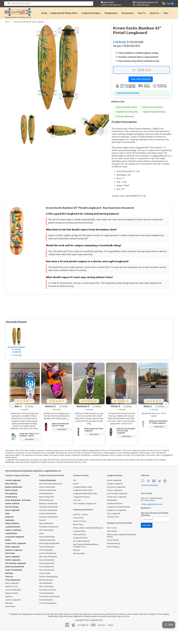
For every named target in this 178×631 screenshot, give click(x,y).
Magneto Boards (11, 593)
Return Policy (78, 524)
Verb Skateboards (46, 600)
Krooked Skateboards (47, 553)
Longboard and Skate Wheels (118, 507)
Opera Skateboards (46, 560)
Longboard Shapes (91, 13)
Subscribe (146, 525)
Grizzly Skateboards (47, 537)
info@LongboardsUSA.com (151, 504)
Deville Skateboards (13, 590)
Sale (165, 13)
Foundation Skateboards (48, 527)
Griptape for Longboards (116, 510)
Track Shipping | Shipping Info (85, 503)
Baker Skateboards (46, 497)
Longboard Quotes (80, 538)
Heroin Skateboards (47, 547)
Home (44, 13)
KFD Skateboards (46, 550)
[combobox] (48, 3)
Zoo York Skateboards (48, 603)
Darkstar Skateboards (47, 513)
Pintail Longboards (114, 480)
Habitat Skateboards (47, 540)
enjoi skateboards (46, 523)
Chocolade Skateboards (48, 507)
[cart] (164, 4)
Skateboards (111, 13)
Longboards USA (95, 620)
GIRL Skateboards (46, 530)
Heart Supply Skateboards (49, 543)
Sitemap (76, 550)
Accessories (128, 13)
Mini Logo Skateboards (48, 557)
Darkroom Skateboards (48, 510)
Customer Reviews (149, 485)
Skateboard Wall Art (115, 503)
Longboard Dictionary (81, 497)
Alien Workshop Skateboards (50, 484)
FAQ (74, 480)
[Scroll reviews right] (165, 404)
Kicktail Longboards (115, 484)
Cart (170, 4)
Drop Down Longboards (116, 487)
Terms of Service (79, 521)
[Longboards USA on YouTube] (153, 482)
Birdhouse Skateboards (48, 503)
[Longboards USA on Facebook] (165, 482)
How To (142, 13)
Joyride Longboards (13, 600)
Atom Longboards (12, 583)
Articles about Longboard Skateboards (88, 528)
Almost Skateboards (47, 487)
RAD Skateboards (46, 580)
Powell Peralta (44, 573)
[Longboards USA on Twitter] (159, 482)
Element (42, 520)
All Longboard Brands (81, 541)
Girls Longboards (113, 513)
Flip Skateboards (45, 583)
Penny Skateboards (46, 563)
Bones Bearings (113, 547)
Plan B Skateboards (47, 570)
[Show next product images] (105, 130)
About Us (154, 13)
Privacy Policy (78, 518)
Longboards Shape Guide (83, 490)
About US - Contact (80, 514)
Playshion (9, 596)
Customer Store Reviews (127, 93)
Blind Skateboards (46, 500)
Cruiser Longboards (114, 490)
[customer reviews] (141, 38)
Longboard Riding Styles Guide (85, 493)
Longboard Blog (79, 531)
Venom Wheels (113, 540)
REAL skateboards (46, 586)
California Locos (11, 586)
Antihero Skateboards (47, 490)
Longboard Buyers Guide (82, 487)
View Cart (77, 500)
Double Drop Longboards (116, 497)
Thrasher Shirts (113, 517)
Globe (41, 533)
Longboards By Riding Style (63, 13)
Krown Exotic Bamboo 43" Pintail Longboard (16, 349)
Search (76, 484)
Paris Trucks (112, 528)
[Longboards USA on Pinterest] (148, 482)
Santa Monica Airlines (47, 590)
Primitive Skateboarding (48, 577)
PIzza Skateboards (46, 567)
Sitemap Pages (79, 553)
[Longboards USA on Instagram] (142, 482)
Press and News (79, 534)
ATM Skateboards (46, 493)
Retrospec (9, 603)
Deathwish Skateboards (48, 517)
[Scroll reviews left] (12, 404)
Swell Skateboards (46, 593)
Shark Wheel (10, 606)
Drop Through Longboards (117, 493)
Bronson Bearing (113, 543)
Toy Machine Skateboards (49, 596)
